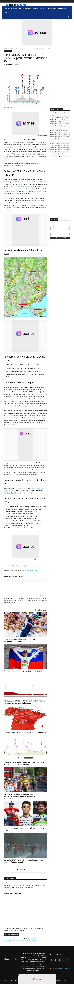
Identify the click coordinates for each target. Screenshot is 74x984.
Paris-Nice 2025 (26, 182)
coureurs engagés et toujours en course (21, 186)
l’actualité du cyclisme (31, 570)
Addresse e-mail (54, 232)
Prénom (52, 226)
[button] (68, 17)
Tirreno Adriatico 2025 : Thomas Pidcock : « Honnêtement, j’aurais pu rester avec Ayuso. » (13, 600)
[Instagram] (63, 1)
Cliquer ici (23, 166)
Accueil (5, 48)
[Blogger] (51, 960)
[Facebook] (60, 1)
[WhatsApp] (18, 68)
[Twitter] (68, 1)
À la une (15, 576)
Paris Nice (21, 576)
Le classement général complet (25, 566)
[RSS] (65, 1)
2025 (10, 576)
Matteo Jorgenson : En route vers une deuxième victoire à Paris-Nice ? (37, 600)
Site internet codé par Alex (60, 968)
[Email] (22, 68)
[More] (26, 68)
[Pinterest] (14, 68)
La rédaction (9, 64)
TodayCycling (57, 246)
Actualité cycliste (13, 48)
